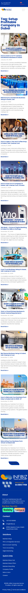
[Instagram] (7, 483)
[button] (23, 10)
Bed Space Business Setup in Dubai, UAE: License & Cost (13, 354)
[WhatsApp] (26, 295)
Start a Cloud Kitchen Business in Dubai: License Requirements (12, 312)
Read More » (5, 71)
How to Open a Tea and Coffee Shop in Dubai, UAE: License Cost (14, 142)
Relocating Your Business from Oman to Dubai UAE (12, 442)
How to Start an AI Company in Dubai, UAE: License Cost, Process (12, 184)
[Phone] (26, 298)
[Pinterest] (8, 486)
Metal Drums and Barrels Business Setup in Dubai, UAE (13, 98)
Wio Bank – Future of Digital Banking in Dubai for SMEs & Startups (14, 228)
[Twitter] (5, 486)
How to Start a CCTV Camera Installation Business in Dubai (11, 56)
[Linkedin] (10, 483)
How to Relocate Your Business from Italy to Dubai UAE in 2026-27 (13, 398)
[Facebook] (3, 483)
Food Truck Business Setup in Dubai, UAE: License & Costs (13, 270)
